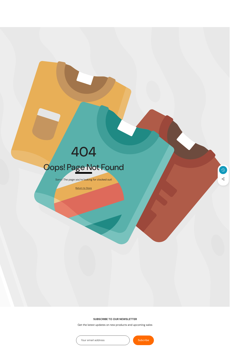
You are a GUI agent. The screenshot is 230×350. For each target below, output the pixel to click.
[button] (223, 188)
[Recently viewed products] (223, 170)
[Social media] (223, 179)
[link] (83, 188)
